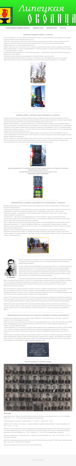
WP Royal (41, 460)
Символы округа (38, 28)
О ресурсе (63, 28)
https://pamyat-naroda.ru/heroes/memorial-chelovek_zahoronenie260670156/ (23, 445)
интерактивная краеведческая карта (18, 28)
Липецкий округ (51, 28)
